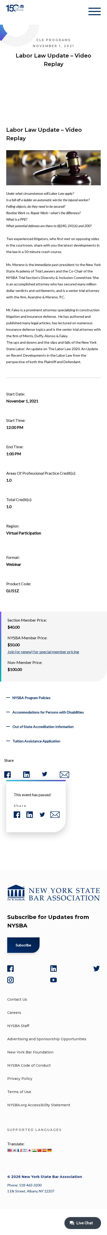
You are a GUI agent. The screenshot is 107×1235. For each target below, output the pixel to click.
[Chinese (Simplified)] (39, 1150)
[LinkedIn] (53, 968)
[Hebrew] (24, 1150)
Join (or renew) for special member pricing (43, 651)
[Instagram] (10, 980)
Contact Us (17, 999)
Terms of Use (19, 1092)
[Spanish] (44, 1150)
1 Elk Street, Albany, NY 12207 (30, 1191)
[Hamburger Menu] (94, 12)
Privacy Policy (19, 1078)
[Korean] (14, 1150)
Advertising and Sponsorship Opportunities (46, 1039)
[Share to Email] (64, 777)
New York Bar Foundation (30, 1052)
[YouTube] (53, 980)
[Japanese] (29, 1150)
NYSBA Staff (18, 1026)
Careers (14, 1012)
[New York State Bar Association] (15, 12)
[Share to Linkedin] (26, 777)
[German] (49, 1150)
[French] (19, 1150)
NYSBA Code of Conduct (29, 1065)
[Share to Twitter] (44, 775)
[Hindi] (34, 1150)
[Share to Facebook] (7, 777)
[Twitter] (96, 968)
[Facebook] (10, 968)
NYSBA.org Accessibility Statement (38, 1105)
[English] (9, 1150)
